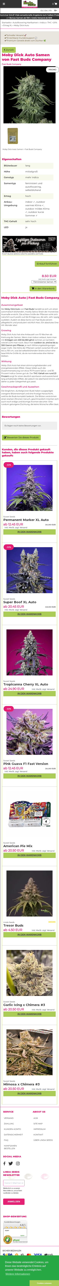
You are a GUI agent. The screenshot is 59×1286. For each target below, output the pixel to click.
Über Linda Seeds (43, 1140)
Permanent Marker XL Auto (26, 520)
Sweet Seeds (9, 1081)
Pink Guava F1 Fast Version (25, 764)
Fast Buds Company (11, 64)
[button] (15, 1283)
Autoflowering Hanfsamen (25, 22)
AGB (36, 1118)
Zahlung (9, 1123)
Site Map (38, 1123)
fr (50, 10)
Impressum (39, 1129)
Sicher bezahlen (12, 1250)
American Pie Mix (17, 846)
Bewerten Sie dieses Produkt (22, 437)
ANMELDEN (14, 1201)
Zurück (9, 49)
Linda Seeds (8, 922)
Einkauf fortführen (47, 263)
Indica (43, 22)
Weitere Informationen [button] (18, 1274)
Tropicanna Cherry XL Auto (25, 684)
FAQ (6, 1140)
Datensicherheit (13, 1134)
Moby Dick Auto (21, 25)
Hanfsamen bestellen (10, 1147)
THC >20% (52, 22)
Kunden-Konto (12, 1129)
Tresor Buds (13, 925)
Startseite (6, 22)
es (42, 10)
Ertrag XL (7, 25)
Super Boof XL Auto (19, 602)
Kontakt (38, 1134)
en (45, 10)
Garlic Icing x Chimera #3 (24, 1005)
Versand (9, 1118)
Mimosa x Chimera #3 (21, 1084)
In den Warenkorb (44, 288)
